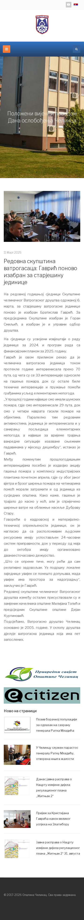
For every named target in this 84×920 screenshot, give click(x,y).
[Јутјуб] (68, 4)
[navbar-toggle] (6, 49)
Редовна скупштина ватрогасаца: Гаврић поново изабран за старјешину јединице (40, 272)
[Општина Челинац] (42, 24)
